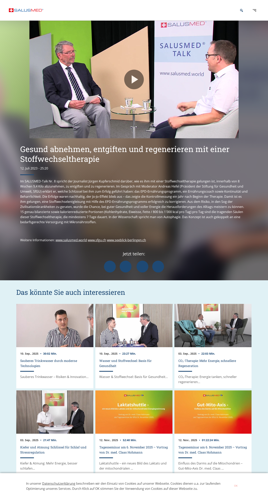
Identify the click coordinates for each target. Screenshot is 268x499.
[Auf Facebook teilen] (110, 266)
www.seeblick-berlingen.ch (126, 240)
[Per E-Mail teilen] (158, 266)
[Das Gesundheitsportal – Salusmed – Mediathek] (26, 10)
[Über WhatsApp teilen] (142, 266)
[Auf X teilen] (125, 266)
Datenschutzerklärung (58, 483)
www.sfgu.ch (97, 240)
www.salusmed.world (71, 240)
